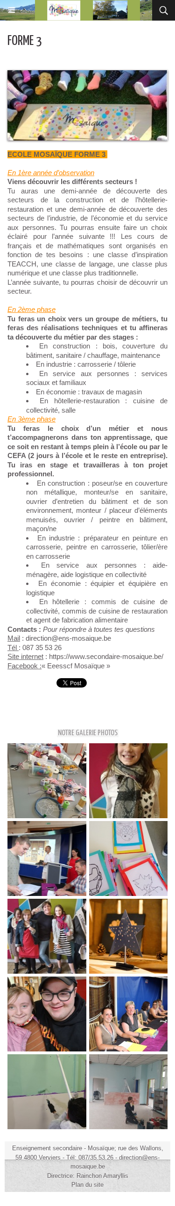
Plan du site (87, 1184)
